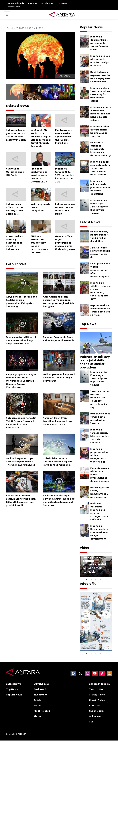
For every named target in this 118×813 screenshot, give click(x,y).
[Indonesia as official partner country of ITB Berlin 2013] (16, 194)
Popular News (47, 3)
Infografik (88, 583)
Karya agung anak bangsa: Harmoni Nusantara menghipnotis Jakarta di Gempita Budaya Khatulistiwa (21, 381)
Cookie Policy (97, 700)
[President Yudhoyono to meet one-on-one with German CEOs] (41, 158)
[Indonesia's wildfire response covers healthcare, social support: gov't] (84, 287)
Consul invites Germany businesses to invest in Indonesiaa (14, 242)
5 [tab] (105, 579)
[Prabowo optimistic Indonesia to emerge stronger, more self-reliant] (84, 508)
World (37, 705)
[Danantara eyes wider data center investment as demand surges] (84, 472)
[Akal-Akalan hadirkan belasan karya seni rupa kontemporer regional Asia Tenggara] (59, 282)
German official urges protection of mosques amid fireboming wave (65, 242)
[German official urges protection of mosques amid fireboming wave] (65, 226)
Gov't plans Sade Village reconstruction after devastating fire (100, 270)
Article (37, 700)
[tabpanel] (96, 566)
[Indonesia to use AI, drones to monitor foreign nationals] (84, 60)
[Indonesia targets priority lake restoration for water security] (84, 434)
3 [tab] (95, 579)
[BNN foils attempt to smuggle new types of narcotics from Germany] (41, 226)
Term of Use (96, 689)
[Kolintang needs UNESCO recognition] (41, 194)
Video (84, 548)
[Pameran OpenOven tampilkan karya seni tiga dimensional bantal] (59, 403)
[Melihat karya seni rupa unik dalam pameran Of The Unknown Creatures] (22, 444)
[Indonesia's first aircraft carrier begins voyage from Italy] (84, 131)
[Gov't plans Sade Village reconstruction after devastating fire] (84, 268)
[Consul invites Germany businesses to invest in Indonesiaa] (16, 226)
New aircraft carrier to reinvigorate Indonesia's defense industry (100, 149)
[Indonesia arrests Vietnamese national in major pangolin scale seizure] (84, 111)
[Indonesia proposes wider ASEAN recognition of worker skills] (84, 453)
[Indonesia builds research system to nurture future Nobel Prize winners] (84, 166)
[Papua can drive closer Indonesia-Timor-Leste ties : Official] (84, 309)
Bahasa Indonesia (16, 3)
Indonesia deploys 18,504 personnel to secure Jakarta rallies (99, 43)
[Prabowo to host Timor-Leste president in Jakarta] (84, 418)
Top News (62, 3)
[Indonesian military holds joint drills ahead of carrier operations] (84, 185)
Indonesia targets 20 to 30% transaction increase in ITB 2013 (64, 175)
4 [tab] (100, 579)
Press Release (42, 711)
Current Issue (42, 684)
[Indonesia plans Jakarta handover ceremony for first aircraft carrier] (84, 92)
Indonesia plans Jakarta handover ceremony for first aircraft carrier (100, 94)
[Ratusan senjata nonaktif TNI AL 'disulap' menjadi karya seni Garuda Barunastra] (22, 403)
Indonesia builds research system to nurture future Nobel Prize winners (100, 168)
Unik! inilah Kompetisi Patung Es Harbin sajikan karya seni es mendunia (57, 461)
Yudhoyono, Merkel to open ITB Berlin (15, 172)
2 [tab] (91, 579)
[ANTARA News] (62, 14)
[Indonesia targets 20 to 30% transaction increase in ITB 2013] (65, 158)
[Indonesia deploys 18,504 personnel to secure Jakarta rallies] (84, 41)
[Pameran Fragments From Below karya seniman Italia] (59, 323)
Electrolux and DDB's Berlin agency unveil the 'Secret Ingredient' (63, 136)
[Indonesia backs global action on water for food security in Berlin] (16, 120)
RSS (91, 721)
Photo (37, 716)
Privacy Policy (97, 694)
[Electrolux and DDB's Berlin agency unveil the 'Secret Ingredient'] (65, 120)
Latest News (32, 3)
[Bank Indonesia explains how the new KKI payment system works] (84, 76)
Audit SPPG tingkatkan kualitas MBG (93, 642)
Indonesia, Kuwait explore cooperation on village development (99, 532)
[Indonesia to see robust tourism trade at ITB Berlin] (65, 194)
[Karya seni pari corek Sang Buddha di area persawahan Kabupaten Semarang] (22, 282)
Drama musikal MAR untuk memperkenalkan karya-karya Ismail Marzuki (21, 340)
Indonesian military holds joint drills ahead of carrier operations (100, 187)
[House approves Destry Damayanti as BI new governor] (84, 491)
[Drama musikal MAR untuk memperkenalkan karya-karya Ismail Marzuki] (22, 323)
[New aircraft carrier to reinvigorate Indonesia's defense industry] (84, 147)
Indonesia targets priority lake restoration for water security (99, 436)
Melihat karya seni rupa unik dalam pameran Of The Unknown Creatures (20, 461)
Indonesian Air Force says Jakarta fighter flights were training (99, 207)
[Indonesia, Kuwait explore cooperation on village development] (84, 530)
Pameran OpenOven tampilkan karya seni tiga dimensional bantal (57, 421)
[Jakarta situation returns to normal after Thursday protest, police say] (84, 395)
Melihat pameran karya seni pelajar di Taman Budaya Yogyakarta (59, 377)
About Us (94, 705)
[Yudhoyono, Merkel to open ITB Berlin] (16, 158)
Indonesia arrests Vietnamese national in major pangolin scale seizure (100, 114)
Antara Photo (14, 7)
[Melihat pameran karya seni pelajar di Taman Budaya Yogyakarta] (59, 360)
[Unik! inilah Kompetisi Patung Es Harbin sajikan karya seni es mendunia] (59, 444)
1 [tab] (86, 579)
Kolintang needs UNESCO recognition (40, 207)
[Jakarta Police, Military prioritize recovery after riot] (84, 252)
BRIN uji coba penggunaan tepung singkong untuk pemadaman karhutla (95, 562)
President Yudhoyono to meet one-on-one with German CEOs (39, 175)
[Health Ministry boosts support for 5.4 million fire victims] (84, 236)
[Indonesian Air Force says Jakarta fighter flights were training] (84, 204)
